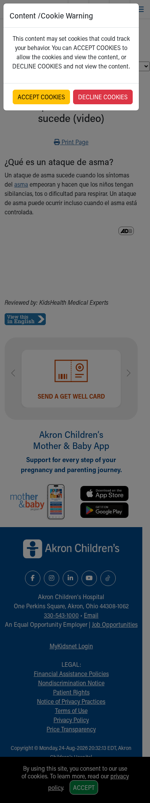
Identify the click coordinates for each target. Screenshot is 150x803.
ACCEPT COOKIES (41, 97)
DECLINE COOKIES (103, 97)
